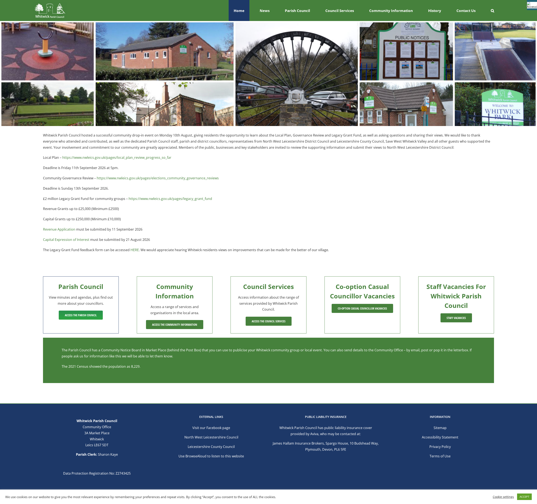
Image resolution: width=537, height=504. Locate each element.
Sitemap (440, 427)
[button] (492, 10)
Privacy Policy (440, 446)
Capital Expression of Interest (66, 239)
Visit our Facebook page (211, 427)
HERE (134, 250)
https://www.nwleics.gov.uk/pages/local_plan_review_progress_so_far (116, 157)
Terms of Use (440, 456)
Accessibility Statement (440, 437)
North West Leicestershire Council (211, 437)
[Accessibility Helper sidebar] (532, 5)
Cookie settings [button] (503, 497)
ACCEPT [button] (524, 497)
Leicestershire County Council (211, 446)
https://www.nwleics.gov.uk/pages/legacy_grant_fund (170, 198)
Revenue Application (59, 229)
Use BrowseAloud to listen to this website (211, 456)
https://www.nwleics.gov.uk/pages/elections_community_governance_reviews (158, 178)
